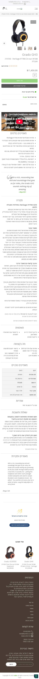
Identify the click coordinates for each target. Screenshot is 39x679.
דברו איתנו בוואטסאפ (18, 3)
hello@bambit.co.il (14, 2)
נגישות (31, 611)
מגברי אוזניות (30, 289)
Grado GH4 (28, 561)
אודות (31, 614)
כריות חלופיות (7, 440)
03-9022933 (25, 2)
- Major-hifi (6, 491)
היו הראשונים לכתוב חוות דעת (19, 525)
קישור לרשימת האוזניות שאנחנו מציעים (25, 321)
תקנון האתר (30, 617)
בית (37, 14)
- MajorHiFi (22, 192)
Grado (25, 97)
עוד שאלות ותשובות (31, 449)
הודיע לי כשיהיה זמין (19, 86)
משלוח (31, 608)
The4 (19, 677)
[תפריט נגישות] (36, 676)
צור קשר (31, 602)
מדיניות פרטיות (29, 620)
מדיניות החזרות (29, 605)
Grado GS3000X (10, 561)
